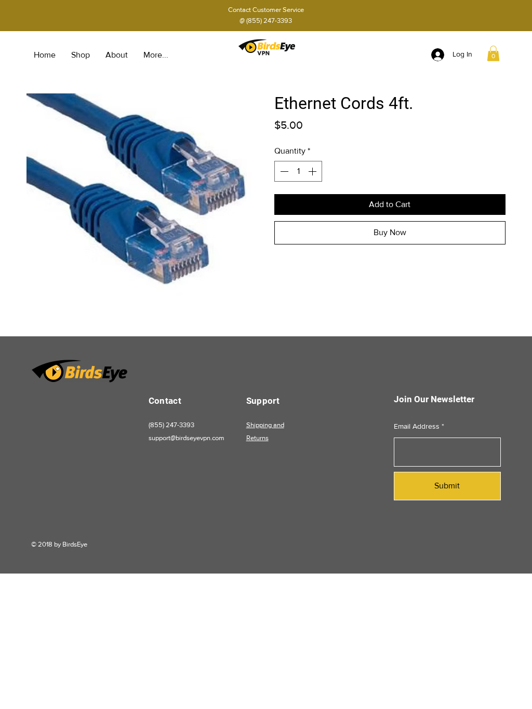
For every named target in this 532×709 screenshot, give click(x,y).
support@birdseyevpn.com (186, 438)
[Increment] (313, 171)
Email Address (417, 426)
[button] (493, 53)
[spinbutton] (298, 171)
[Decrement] (283, 171)
